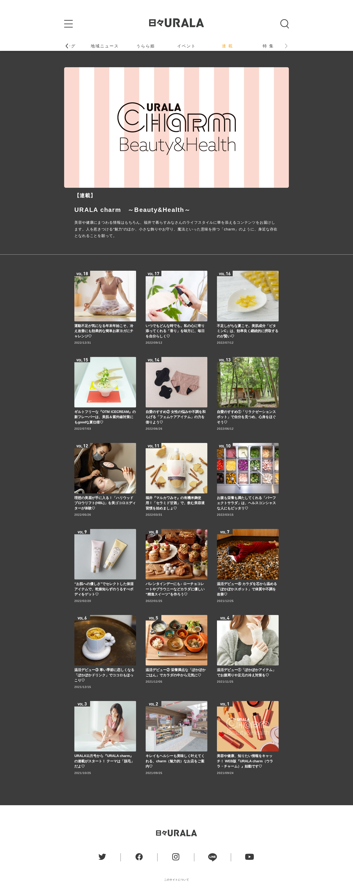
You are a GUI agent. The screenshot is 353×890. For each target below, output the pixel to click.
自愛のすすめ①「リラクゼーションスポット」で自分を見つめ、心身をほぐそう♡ (246, 417)
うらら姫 (145, 46)
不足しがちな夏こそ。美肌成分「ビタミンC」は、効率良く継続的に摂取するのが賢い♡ (247, 331)
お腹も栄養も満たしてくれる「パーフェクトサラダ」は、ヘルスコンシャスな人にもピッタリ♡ (246, 503)
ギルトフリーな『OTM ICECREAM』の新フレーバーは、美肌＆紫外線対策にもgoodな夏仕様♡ (105, 417)
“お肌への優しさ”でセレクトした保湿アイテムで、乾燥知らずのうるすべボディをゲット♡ (104, 589)
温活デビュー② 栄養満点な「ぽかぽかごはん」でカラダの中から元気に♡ (176, 672)
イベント (186, 46)
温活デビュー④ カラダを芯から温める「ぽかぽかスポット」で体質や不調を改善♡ (247, 589)
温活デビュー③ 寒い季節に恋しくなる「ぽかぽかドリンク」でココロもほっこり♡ (104, 675)
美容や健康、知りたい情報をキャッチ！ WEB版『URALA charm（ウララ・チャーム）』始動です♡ (245, 761)
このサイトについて (176, 879)
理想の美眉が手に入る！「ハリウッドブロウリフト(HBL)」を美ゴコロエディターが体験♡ (105, 503)
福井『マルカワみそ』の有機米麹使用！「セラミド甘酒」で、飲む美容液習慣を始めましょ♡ (175, 503)
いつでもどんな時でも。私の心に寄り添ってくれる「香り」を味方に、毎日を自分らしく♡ (175, 331)
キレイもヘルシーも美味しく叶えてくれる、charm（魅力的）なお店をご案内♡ (175, 761)
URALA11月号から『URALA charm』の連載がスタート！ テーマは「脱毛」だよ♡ (104, 761)
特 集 (268, 46)
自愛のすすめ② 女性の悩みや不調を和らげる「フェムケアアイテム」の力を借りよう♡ (176, 417)
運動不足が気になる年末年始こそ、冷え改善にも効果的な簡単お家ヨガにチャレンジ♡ (103, 331)
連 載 (227, 46)
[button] (66, 46)
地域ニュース (105, 46)
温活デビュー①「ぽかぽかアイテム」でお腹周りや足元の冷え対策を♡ (246, 672)
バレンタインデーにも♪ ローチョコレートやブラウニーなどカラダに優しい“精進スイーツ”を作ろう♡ (175, 589)
